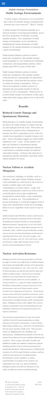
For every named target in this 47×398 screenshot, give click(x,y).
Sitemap (15, 382)
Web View (38, 384)
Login (39, 382)
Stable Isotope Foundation (23, 9)
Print (10, 382)
